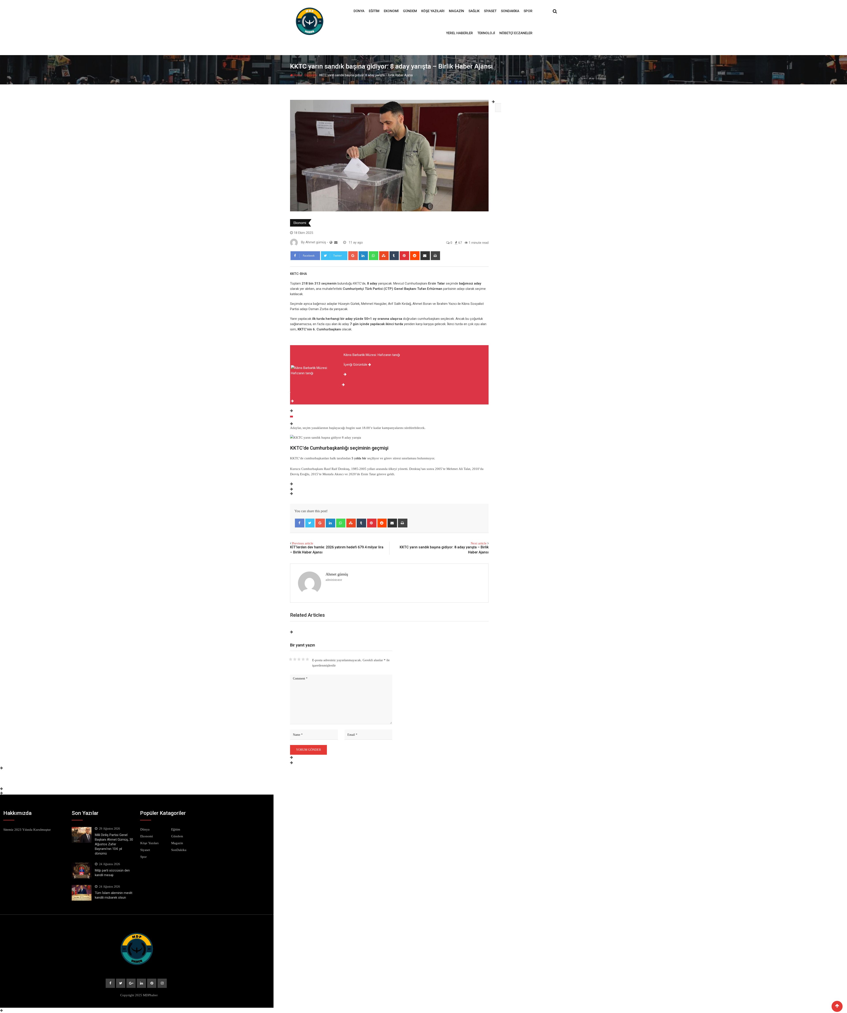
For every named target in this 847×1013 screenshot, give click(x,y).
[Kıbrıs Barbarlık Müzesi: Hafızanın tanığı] (291, 416)
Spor (528, 11)
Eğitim (374, 11)
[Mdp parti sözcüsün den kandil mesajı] (82, 870)
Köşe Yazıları (432, 11)
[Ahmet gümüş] (336, 242)
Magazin (456, 11)
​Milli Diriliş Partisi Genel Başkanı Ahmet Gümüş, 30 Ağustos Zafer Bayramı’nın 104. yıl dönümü (114, 844)
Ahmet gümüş (337, 574)
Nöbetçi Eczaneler (515, 33)
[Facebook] (299, 523)
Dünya (359, 11)
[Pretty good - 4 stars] (303, 659)
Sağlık (474, 11)
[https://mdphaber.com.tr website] (331, 242)
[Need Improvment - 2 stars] (295, 659)
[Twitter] (310, 523)
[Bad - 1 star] (291, 659)
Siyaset (490, 11)
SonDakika (510, 11)
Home (297, 75)
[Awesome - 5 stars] (307, 659)
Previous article (302, 543)
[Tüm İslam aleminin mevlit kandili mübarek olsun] (82, 893)
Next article (479, 543)
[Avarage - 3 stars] (299, 659)
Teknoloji (486, 33)
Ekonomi (391, 11)
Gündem (410, 11)
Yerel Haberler (459, 33)
